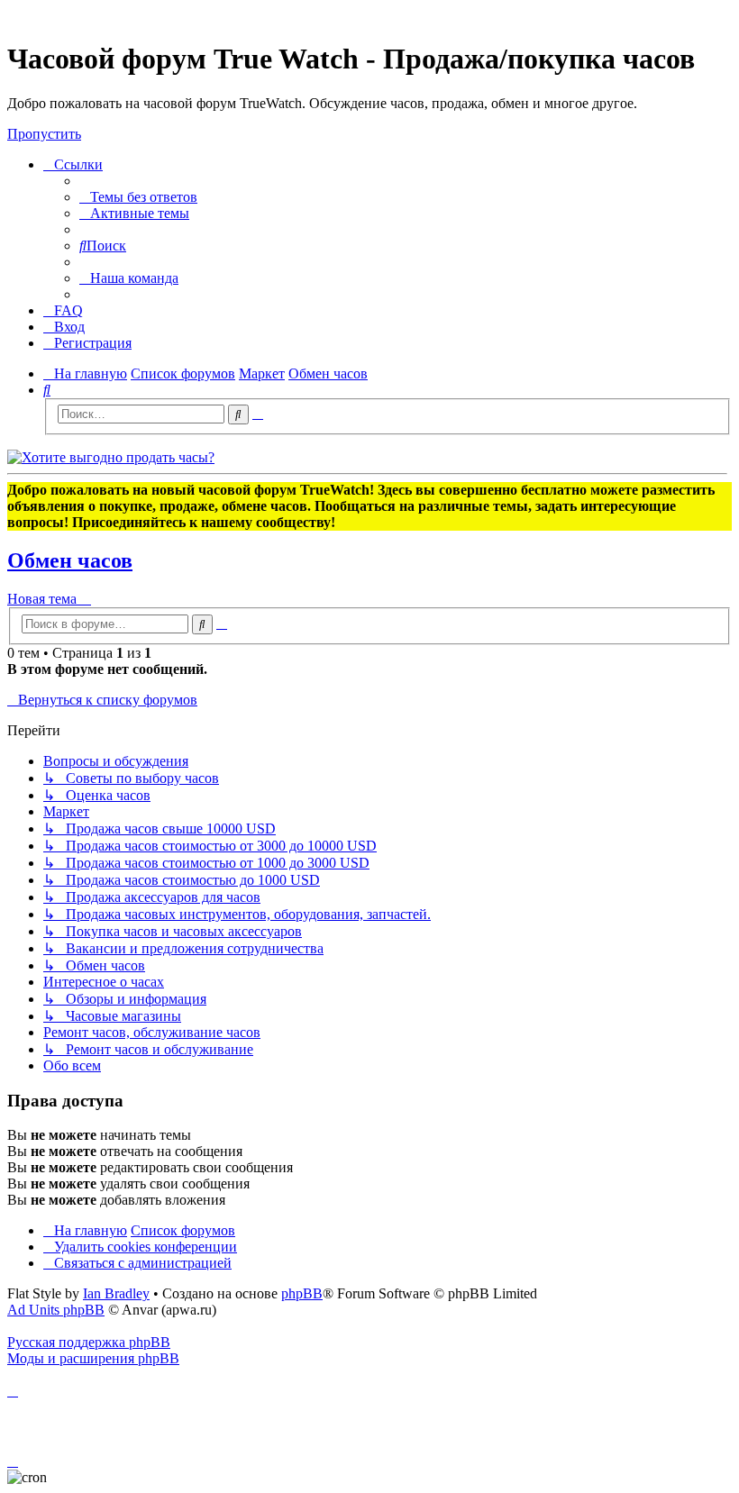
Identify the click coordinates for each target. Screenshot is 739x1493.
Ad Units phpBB (56, 1309)
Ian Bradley (116, 1293)
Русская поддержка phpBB (88, 1342)
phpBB (302, 1293)
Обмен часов (69, 560)
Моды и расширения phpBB (93, 1358)
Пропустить (44, 133)
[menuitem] (138, 197)
